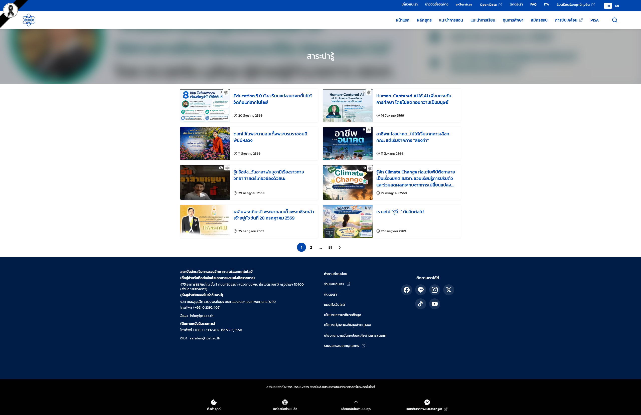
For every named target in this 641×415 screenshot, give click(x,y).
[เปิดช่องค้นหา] (614, 20)
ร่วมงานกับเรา (334, 284)
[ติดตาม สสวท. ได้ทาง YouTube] (434, 303)
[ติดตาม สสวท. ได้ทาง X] (448, 289)
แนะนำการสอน (451, 20)
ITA (546, 4)
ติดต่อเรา (516, 4)
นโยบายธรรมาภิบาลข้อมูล (342, 315)
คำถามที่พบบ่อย (335, 274)
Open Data (488, 4)
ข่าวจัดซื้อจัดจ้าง (436, 4)
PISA (594, 20)
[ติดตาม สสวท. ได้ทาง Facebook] (406, 289)
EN (617, 6)
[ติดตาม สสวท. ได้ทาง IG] (434, 289)
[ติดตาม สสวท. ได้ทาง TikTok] (420, 303)
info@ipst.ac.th (201, 315)
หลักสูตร (424, 20)
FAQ (533, 4)
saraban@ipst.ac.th (205, 338)
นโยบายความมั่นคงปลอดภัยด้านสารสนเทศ (355, 335)
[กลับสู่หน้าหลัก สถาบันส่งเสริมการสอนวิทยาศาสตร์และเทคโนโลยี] (29, 20)
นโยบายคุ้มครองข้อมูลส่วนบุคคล (347, 325)
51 (330, 247)
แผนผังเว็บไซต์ (334, 304)
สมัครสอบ (539, 20)
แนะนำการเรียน (482, 20)
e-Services (464, 4)
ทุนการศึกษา (513, 20)
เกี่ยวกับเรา (410, 4)
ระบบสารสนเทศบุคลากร (341, 345)
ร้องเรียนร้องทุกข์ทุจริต (573, 4)
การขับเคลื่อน (566, 20)
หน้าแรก (402, 20)
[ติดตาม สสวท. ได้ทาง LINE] (420, 289)
